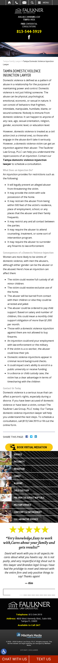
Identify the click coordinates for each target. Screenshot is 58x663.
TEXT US (43, 659)
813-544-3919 (29, 31)
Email (24, 2)
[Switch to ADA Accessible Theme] (4, 652)
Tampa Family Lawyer (12, 61)
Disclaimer (33, 650)
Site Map (23, 650)
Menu (46, 2)
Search (32, 2)
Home (9, 2)
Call (16, 2)
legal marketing (27, 643)
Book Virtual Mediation (32, 447)
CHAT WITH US (14, 659)
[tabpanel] (29, 557)
